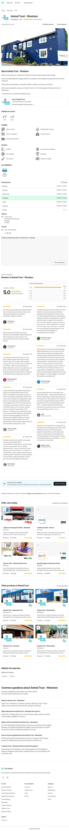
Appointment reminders (7, 796)
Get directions (60, 262)
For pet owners (28, 2)
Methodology (51, 790)
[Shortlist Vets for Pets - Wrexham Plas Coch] (4, 545)
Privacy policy (52, 796)
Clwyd (3, 10)
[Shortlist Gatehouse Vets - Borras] (38, 509)
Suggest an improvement (34, 493)
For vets (17, 2)
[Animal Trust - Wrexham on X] (10, 233)
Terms (49, 799)
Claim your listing (6, 811)
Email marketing (5, 799)
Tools (26, 793)
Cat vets (12, 676)
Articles (27, 796)
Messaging (4, 802)
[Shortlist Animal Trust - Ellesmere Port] (4, 592)
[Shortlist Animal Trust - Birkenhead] (38, 592)
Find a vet (27, 787)
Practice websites (6, 805)
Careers (50, 793)
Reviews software (6, 790)
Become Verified (6, 787)
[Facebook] (3, 777)
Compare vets (28, 790)
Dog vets (4, 676)
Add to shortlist (48, 24)
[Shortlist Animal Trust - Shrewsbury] (38, 628)
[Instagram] (7, 777)
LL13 (16, 10)
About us (50, 787)
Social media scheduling (8, 793)
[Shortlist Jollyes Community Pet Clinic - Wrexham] (4, 509)
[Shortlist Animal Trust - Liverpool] (4, 628)
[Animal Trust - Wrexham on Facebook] (5, 233)
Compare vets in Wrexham (60, 503)
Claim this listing (60, 483)
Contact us (4, 820)
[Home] (2, 2)
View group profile (62, 586)
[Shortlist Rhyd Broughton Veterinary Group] (38, 545)
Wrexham (10, 10)
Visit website (62, 24)
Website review (5, 808)
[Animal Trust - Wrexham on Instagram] (7, 233)
